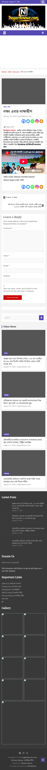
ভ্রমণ (8, 107)
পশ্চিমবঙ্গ (6, 474)
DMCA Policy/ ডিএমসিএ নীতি (12, 592)
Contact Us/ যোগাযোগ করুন (11, 586)
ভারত (5, 107)
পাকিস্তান (6, 395)
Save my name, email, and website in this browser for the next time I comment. (20, 290)
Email (6, 266)
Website (6, 276)
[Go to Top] (43, 760)
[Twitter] (28, 121)
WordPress (31, 766)
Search (41, 317)
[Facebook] (24, 121)
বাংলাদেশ (6, 434)
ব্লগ (3, 602)
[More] (41, 121)
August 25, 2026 (9, 445)
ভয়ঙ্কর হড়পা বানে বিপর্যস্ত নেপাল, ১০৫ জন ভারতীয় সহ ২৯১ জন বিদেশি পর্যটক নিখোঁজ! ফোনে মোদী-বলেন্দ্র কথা (22, 361)
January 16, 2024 (9, 116)
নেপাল (5, 353)
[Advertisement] (23, 52)
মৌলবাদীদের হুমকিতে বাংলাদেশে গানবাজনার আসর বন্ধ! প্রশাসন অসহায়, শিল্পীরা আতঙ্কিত (22, 441)
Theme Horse (26, 763)
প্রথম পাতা (5, 598)
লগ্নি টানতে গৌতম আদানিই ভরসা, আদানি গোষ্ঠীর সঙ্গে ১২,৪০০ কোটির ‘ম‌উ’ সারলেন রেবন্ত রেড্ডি (24, 205)
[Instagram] (37, 121)
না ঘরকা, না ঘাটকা (11, 197)
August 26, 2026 (9, 406)
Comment (8, 228)
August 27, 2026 (9, 367)
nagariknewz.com (24, 116)
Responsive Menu (42, 2)
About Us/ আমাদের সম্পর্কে (11, 583)
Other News (9, 327)
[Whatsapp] (32, 121)
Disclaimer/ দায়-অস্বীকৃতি (11, 589)
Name (6, 256)
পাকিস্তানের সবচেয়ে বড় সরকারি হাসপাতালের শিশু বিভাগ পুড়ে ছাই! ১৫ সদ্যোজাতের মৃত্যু (22, 402)
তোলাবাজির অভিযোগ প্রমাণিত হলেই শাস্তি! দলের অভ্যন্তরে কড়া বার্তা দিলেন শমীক (21, 480)
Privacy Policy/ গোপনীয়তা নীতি (13, 595)
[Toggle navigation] (4, 32)
